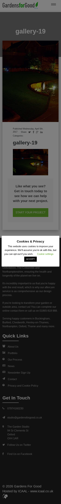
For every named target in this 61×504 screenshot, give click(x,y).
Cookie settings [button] (45, 254)
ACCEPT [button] (30, 259)
